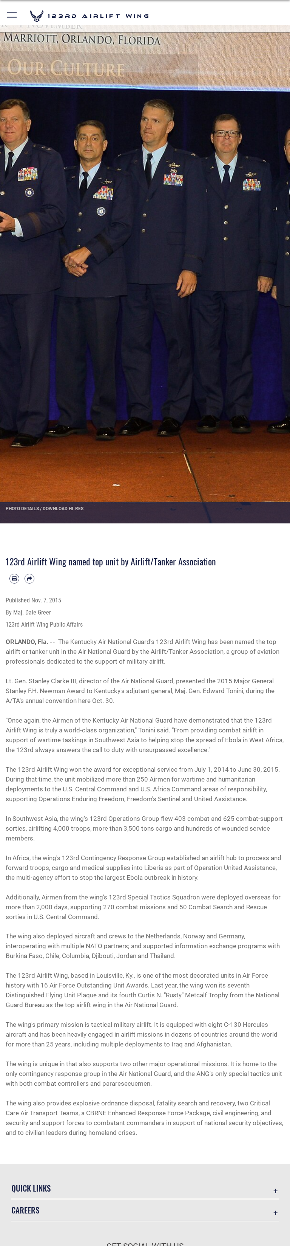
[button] (12, 16)
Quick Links (31, 1188)
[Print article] (14, 579)
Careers (25, 1210)
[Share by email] (29, 579)
